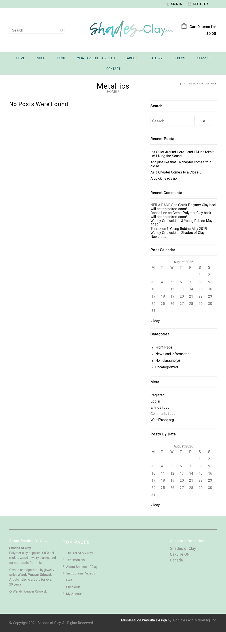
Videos (180, 58)
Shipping (204, 58)
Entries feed (160, 407)
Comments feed (163, 414)
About (132, 58)
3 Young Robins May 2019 (182, 223)
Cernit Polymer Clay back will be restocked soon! (184, 207)
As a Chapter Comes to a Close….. (176, 172)
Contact (113, 69)
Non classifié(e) (167, 360)
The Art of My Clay (79, 553)
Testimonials (75, 560)
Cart (69, 580)
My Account (75, 594)
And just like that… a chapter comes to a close (181, 164)
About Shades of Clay (82, 567)
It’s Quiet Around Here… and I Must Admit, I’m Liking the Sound (182, 154)
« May (155, 321)
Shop (41, 58)
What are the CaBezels (96, 58)
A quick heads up (164, 178)
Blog (61, 58)
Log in (155, 401)
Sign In (176, 4)
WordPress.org (162, 420)
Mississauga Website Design (144, 620)
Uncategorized (166, 367)
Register (200, 4)
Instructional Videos (80, 573)
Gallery (155, 58)
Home (20, 58)
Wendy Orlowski (163, 221)
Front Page (163, 347)
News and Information (172, 354)
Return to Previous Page (199, 83)
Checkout (73, 587)
